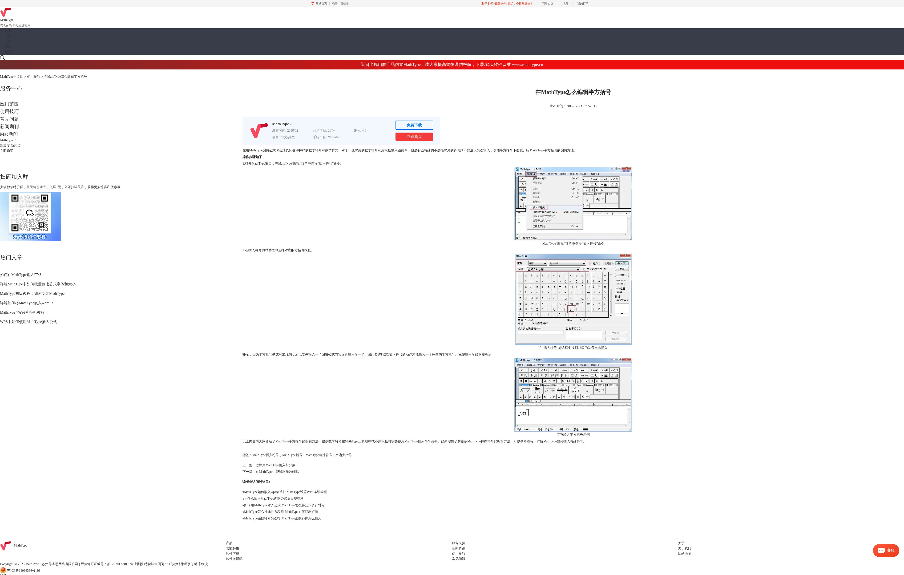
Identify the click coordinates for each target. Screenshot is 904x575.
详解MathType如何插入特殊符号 (560, 441)
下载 (8, 41)
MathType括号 (292, 455)
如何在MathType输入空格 (21, 275)
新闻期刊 (9, 126)
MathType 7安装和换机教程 (22, 312)
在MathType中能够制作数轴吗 (277, 472)
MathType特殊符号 (319, 455)
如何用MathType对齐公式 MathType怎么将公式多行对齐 (283, 505)
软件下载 (232, 553)
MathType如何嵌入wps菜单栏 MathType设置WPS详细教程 (284, 492)
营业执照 (136, 564)
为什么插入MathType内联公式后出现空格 (273, 498)
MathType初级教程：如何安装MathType (32, 294)
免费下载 (414, 125)
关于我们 (684, 548)
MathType (536, 150)
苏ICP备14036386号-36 (23, 570)
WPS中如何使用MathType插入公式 (28, 322)
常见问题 (9, 118)
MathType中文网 (11, 76)
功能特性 (232, 548)
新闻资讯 (458, 548)
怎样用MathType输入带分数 (275, 465)
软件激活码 (234, 559)
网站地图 (684, 553)
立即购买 (414, 137)
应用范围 (9, 103)
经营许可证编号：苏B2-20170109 (105, 564)
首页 (8, 30)
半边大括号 (343, 455)
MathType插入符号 (265, 455)
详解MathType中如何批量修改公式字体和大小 (38, 284)
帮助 (8, 46)
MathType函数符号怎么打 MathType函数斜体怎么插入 (281, 518)
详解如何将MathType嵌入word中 (26, 303)
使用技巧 (33, 76)
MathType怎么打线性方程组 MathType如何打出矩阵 (280, 512)
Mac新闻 (9, 134)
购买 (8, 52)
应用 (8, 36)
